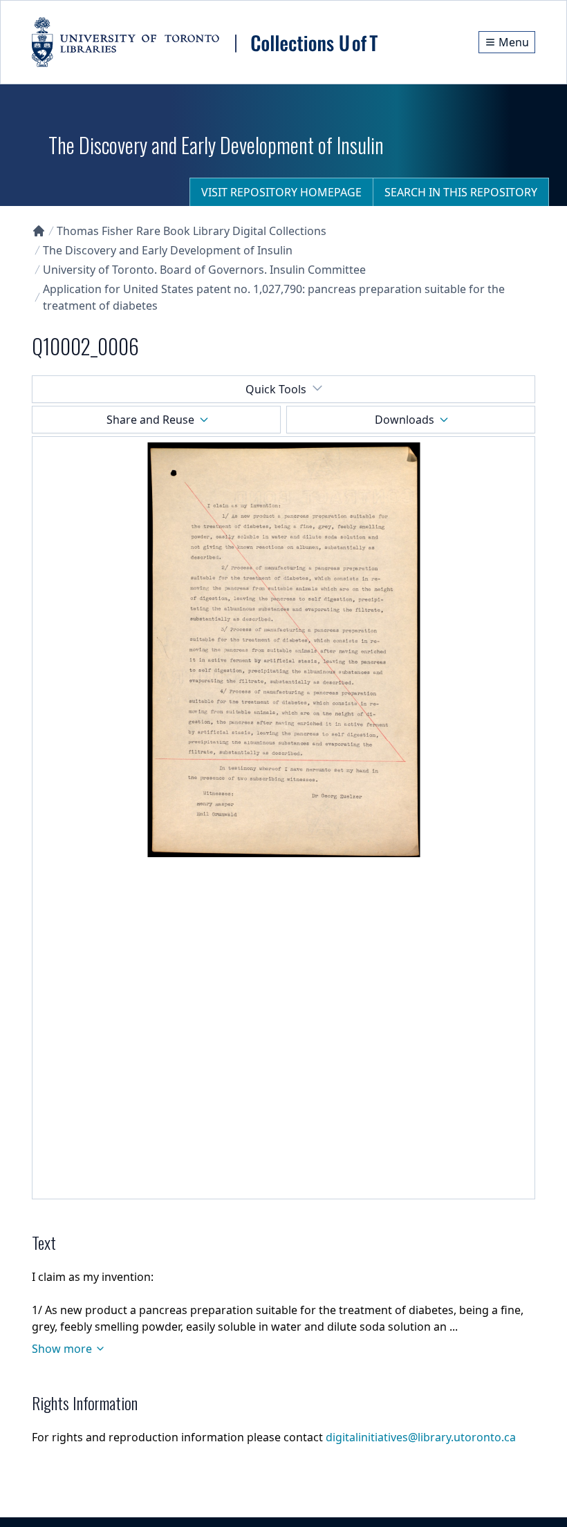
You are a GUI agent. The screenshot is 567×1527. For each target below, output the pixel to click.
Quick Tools (275, 389)
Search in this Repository (460, 192)
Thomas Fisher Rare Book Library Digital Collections (191, 230)
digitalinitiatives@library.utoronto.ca (421, 1437)
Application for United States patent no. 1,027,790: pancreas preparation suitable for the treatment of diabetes (274, 297)
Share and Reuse (150, 419)
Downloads (404, 419)
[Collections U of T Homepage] (39, 231)
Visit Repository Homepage (281, 192)
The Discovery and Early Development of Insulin (167, 250)
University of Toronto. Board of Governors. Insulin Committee (204, 269)
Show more (62, 1348)
